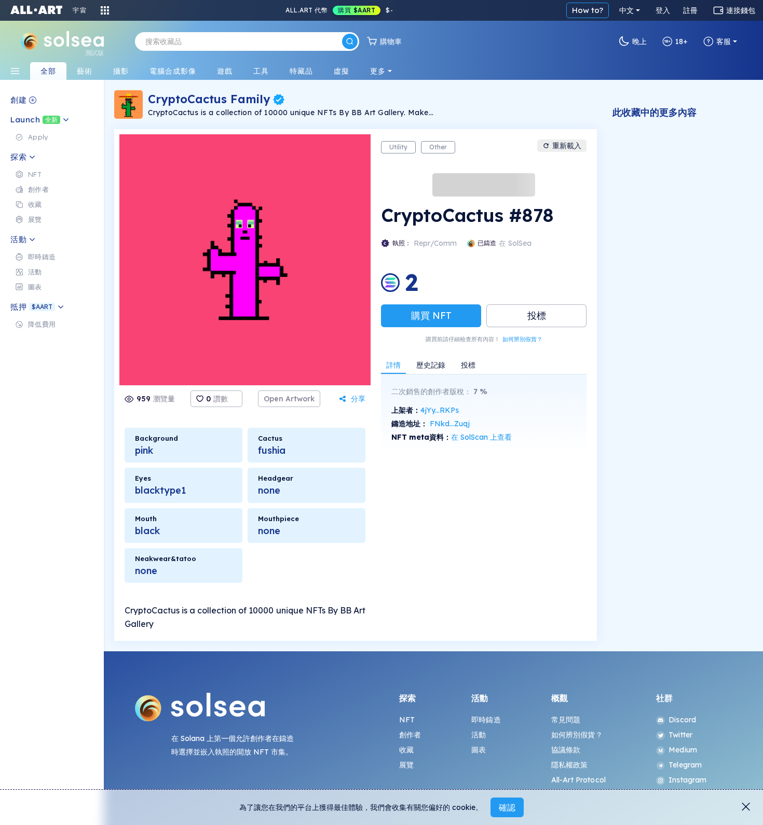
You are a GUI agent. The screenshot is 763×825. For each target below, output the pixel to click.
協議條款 (566, 749)
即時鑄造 (486, 719)
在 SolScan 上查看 (481, 437)
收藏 (406, 749)
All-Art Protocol (578, 780)
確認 (507, 807)
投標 (536, 315)
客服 (723, 41)
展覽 (406, 765)
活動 (478, 734)
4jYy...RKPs (439, 410)
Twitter (680, 734)
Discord (682, 719)
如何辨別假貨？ (522, 339)
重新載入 (566, 145)
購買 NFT (431, 315)
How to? (587, 10)
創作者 (410, 734)
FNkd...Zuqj (450, 423)
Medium (683, 749)
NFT (407, 719)
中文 (626, 10)
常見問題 (566, 719)
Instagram (687, 780)
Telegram (685, 765)
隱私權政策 (569, 765)
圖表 (478, 749)
